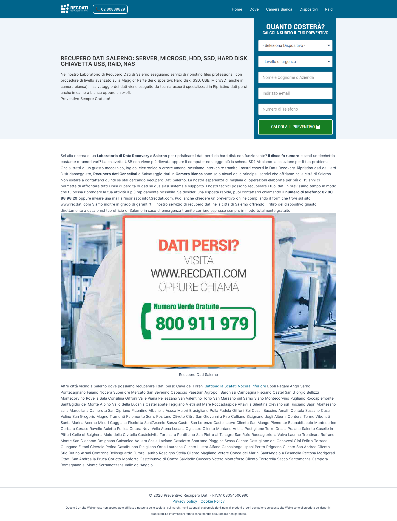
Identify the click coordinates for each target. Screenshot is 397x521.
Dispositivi (309, 9)
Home (237, 9)
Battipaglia (214, 386)
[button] (110, 9)
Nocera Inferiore (252, 386)
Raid (329, 9)
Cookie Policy (213, 501)
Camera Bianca (279, 9)
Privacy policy (185, 501)
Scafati (230, 386)
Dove (254, 9)
